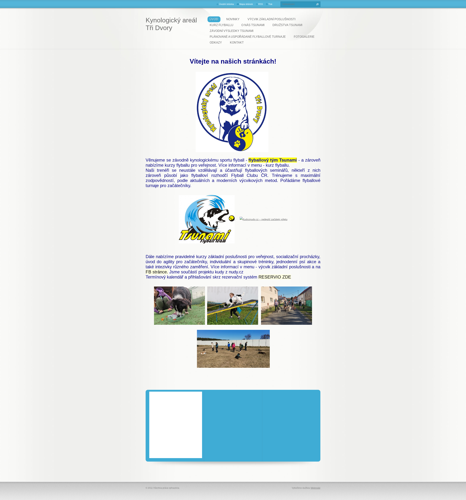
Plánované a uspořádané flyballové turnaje (248, 36)
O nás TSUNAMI (252, 25)
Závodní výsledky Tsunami (231, 30)
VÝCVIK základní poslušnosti (271, 19)
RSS (260, 4)
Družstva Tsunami (287, 25)
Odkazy (216, 42)
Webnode (315, 488)
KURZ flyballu (221, 25)
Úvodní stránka (226, 4)
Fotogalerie (304, 36)
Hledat (317, 4)
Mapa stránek (246, 4)
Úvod (214, 19)
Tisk (270, 4)
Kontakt (237, 42)
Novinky (233, 19)
